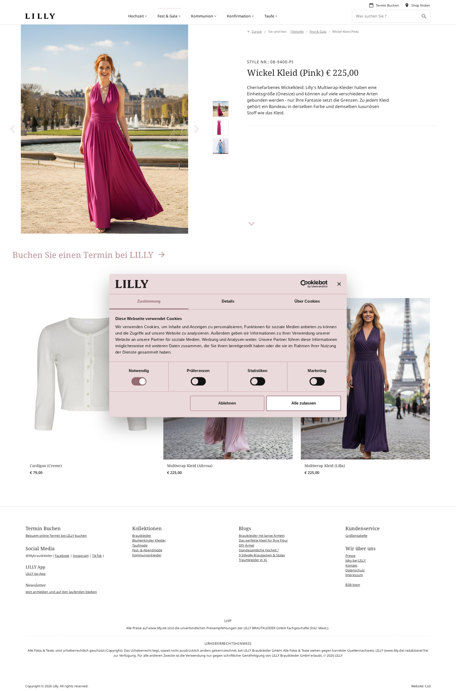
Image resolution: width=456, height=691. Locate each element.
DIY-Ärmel (246, 545)
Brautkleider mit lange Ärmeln (262, 535)
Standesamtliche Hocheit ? (259, 550)
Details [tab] (228, 301)
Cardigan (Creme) (46, 465)
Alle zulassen (303, 403)
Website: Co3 (421, 686)
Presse (350, 555)
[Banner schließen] (339, 284)
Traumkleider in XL (253, 560)
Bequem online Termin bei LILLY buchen (56, 535)
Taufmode (140, 545)
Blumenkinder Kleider (149, 540)
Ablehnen (227, 403)
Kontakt (351, 565)
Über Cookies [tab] (307, 301)
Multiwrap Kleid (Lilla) (325, 465)
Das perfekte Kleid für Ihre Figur (263, 540)
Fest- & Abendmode (147, 550)
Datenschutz (355, 570)
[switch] (198, 381)
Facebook (62, 555)
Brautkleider (141, 535)
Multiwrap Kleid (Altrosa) (189, 465)
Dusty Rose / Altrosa (184, 479)
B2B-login (352, 584)
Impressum (354, 575)
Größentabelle (356, 535)
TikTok (97, 555)
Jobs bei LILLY (355, 560)
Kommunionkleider (147, 555)
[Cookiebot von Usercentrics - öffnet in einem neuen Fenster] (304, 284)
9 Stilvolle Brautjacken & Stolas (262, 555)
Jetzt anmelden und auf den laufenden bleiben (61, 592)
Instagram (81, 555)
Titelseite (297, 31)
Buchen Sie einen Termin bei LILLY (82, 254)
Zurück (257, 31)
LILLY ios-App (36, 573)
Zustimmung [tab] (149, 301)
